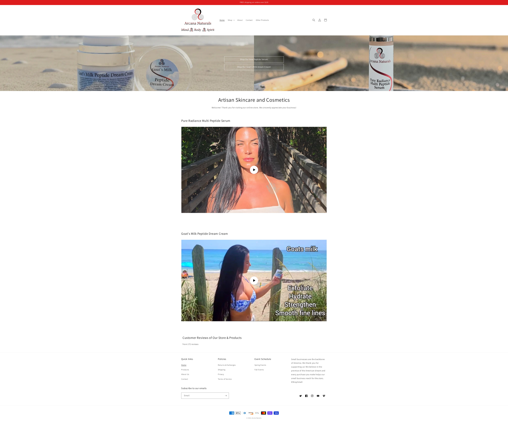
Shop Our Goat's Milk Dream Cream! (254, 67)
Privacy (221, 374)
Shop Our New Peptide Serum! (254, 59)
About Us (185, 374)
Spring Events (260, 365)
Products (185, 369)
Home (183, 365)
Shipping (221, 369)
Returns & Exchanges (227, 365)
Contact (184, 379)
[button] (231, 20)
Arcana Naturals (257, 418)
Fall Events (259, 369)
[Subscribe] (226, 396)
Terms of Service (225, 379)
